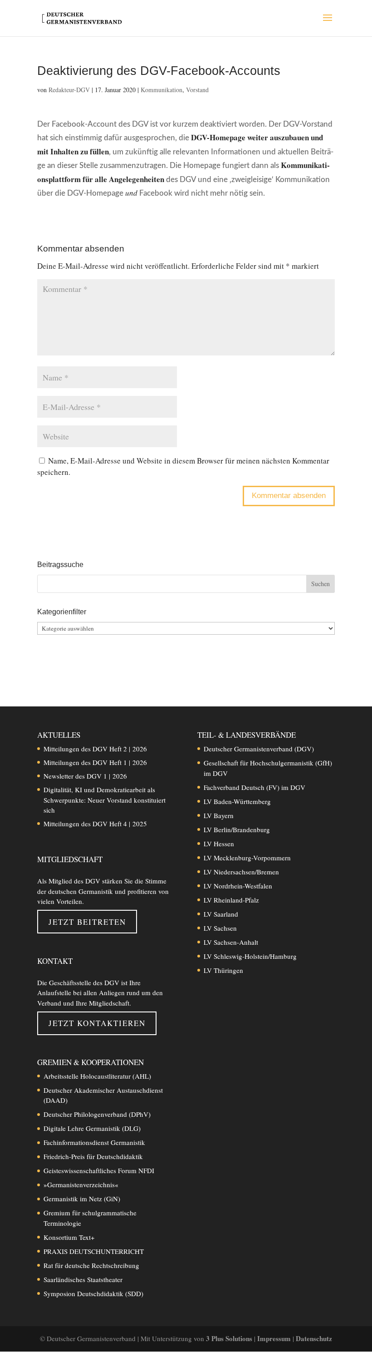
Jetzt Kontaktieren (97, 1023)
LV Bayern (219, 815)
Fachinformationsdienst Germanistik (94, 1142)
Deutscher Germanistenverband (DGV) (259, 748)
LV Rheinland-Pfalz (231, 899)
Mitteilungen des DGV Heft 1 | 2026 (95, 762)
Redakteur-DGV (69, 89)
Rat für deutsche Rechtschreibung (91, 1265)
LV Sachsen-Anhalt (231, 942)
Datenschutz (314, 1338)
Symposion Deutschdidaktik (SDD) (93, 1293)
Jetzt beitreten (87, 922)
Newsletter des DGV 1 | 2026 (85, 775)
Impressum (275, 1338)
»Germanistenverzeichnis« (81, 1184)
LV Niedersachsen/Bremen (241, 871)
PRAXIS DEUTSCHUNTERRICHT (94, 1251)
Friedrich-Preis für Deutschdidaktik (93, 1156)
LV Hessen (219, 843)
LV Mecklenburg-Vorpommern (247, 857)
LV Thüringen (223, 970)
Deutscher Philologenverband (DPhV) (97, 1114)
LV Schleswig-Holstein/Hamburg (250, 956)
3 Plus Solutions (230, 1338)
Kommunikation (161, 89)
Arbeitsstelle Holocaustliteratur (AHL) (97, 1076)
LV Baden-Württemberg (237, 801)
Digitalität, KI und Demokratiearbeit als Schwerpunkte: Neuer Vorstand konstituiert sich (105, 799)
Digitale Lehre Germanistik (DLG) (92, 1128)
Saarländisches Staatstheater (83, 1279)
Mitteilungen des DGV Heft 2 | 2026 (95, 748)
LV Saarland (221, 913)
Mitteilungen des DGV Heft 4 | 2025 (95, 823)
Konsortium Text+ (69, 1237)
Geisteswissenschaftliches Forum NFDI (99, 1170)
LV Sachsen (220, 928)
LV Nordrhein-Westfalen (238, 885)
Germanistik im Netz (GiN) (82, 1198)
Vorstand (197, 89)
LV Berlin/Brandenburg (237, 829)
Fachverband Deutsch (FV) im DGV (254, 787)
